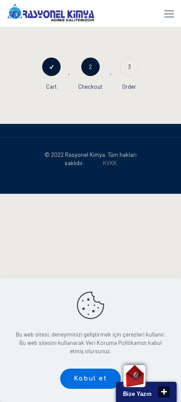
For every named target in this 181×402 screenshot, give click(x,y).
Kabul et (90, 378)
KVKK (110, 163)
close (164, 392)
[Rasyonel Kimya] (51, 13)
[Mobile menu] (169, 13)
